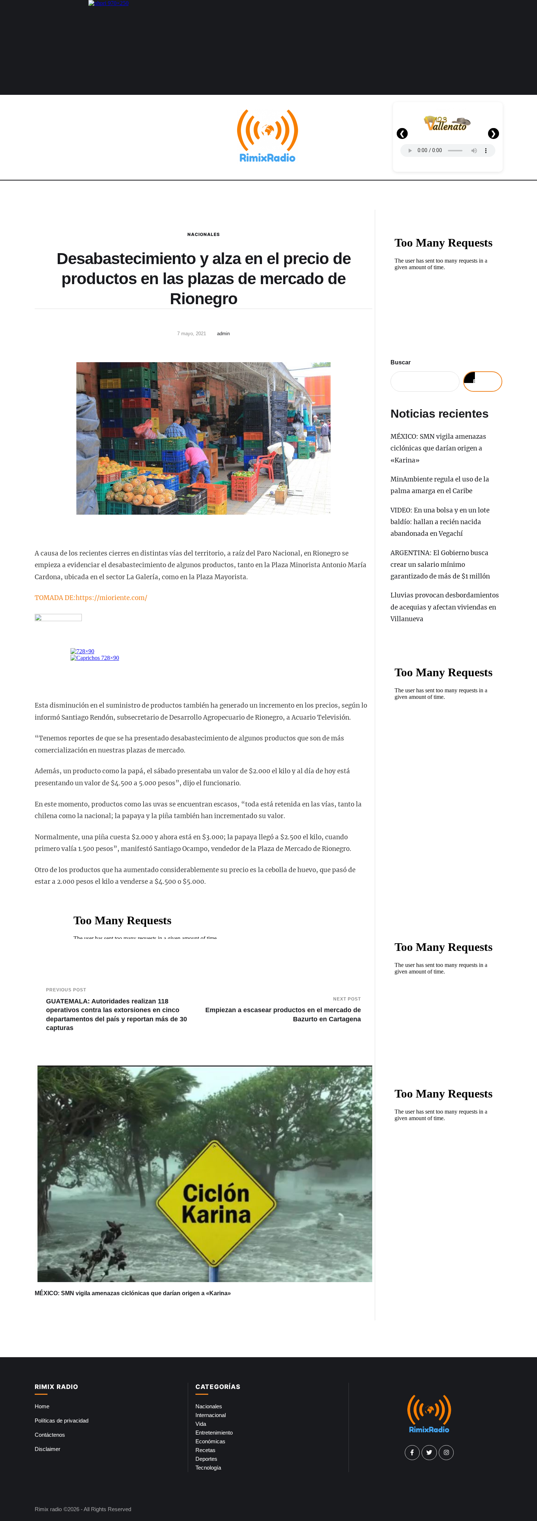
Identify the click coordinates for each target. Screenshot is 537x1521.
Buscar (401, 362)
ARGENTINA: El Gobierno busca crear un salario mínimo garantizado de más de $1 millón (440, 565)
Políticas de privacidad (61, 1420)
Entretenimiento (214, 1432)
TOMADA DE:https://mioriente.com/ (91, 598)
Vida (200, 1424)
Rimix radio (48, 1509)
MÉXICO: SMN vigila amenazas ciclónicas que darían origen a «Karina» (133, 1293)
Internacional (210, 1415)
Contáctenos (50, 1435)
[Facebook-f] (412, 1452)
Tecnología (208, 1467)
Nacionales (203, 234)
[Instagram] (446, 1452)
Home (42, 1406)
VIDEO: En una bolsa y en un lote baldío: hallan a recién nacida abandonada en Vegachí (440, 522)
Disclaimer (47, 1449)
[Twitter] (429, 1452)
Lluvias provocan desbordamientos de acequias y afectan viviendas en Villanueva (445, 607)
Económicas (210, 1441)
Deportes (206, 1459)
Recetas (205, 1450)
